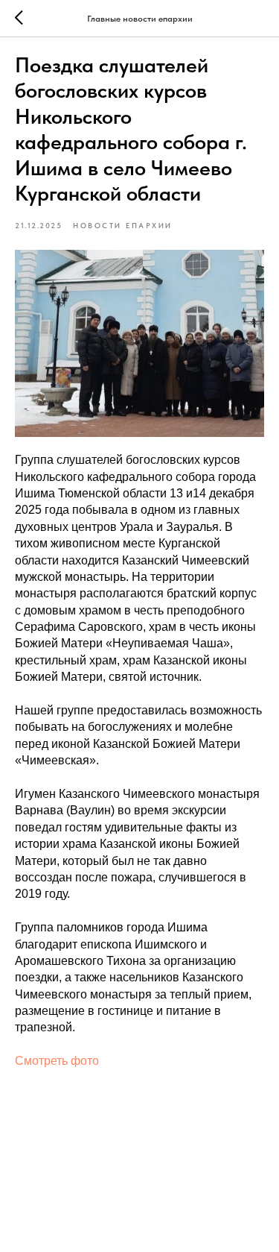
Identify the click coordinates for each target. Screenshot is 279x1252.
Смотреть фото (57, 1060)
